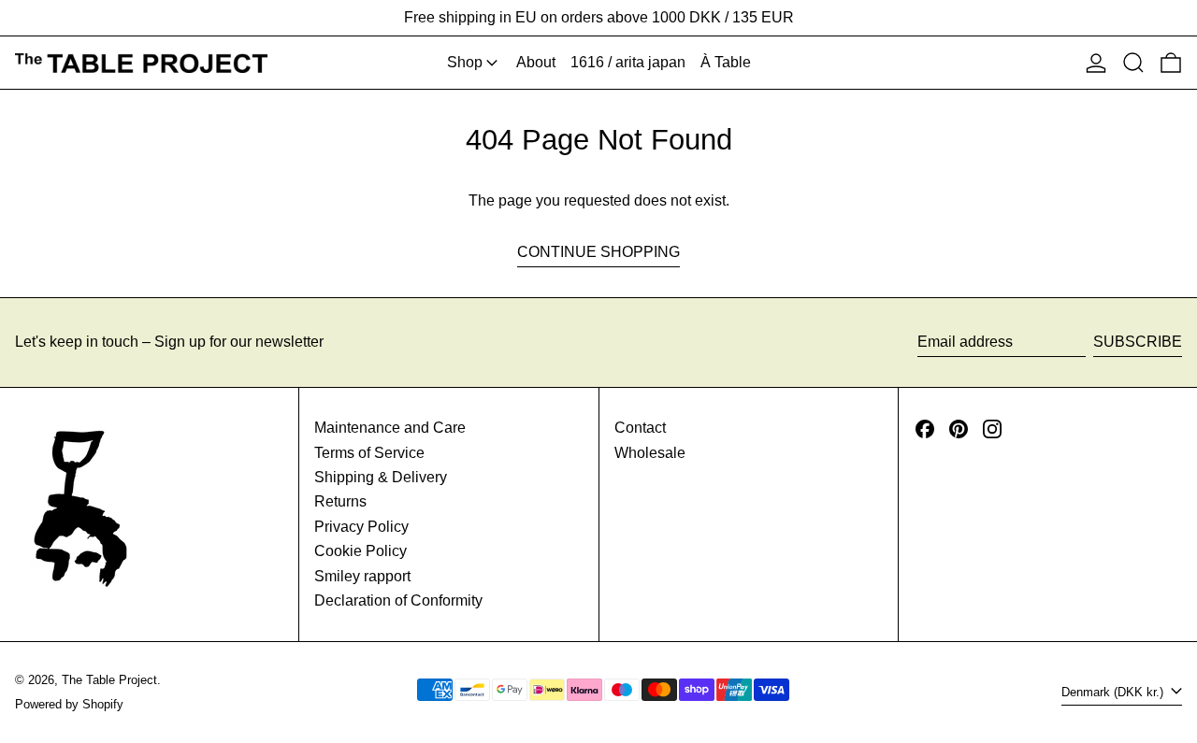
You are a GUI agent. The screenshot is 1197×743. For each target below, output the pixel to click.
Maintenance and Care (390, 428)
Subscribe (1137, 342)
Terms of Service (369, 453)
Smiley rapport (362, 576)
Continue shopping (598, 252)
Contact (640, 428)
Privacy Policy (361, 527)
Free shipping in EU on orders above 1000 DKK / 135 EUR (599, 17)
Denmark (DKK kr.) (1114, 692)
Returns (340, 501)
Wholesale (649, 453)
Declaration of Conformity (398, 600)
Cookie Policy (360, 551)
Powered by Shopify (69, 704)
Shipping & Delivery (380, 477)
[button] (1133, 62)
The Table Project (109, 680)
